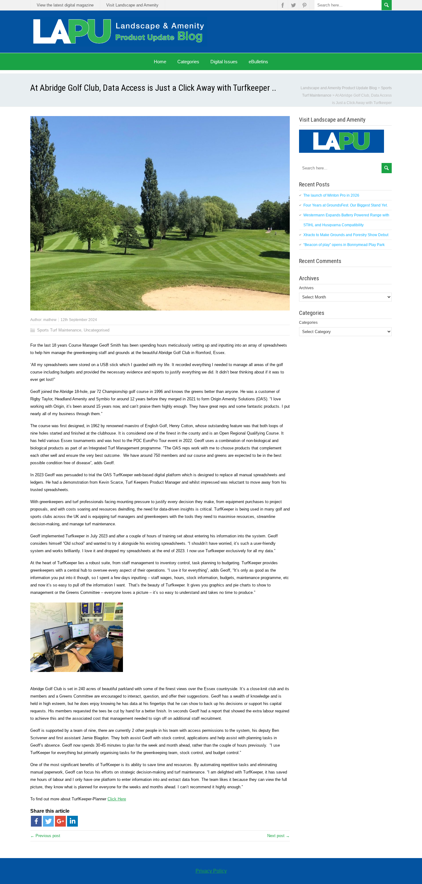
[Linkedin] (72, 821)
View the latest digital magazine (65, 5)
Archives (306, 288)
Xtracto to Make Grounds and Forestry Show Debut (345, 235)
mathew (50, 320)
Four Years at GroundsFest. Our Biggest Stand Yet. (345, 205)
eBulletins (258, 61)
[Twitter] (48, 821)
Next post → (278, 835)
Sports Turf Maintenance (59, 330)
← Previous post (45, 835)
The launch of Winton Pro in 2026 (331, 195)
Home (160, 61)
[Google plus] (60, 821)
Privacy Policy (211, 871)
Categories (188, 61)
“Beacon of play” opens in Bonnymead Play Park (344, 245)
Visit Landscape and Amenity (132, 5)
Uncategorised (96, 330)
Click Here (117, 799)
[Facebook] (36, 821)
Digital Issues (224, 61)
